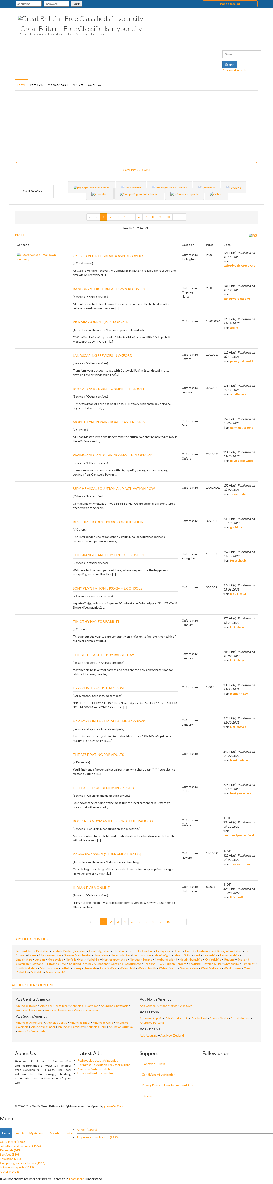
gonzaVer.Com (113, 1106)
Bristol (56, 951)
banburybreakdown (237, 298)
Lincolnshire (24, 959)
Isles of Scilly (182, 955)
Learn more (76, 1179)
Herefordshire (120, 955)
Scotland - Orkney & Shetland (89, 964)
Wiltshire (37, 972)
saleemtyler (238, 494)
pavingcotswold (241, 361)
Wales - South (168, 968)
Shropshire (231, 964)
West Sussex (232, 968)
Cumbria (147, 951)
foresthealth (239, 560)
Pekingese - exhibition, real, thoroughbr (103, 1064)
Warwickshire (189, 968)
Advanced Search (234, 70)
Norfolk (71, 959)
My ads (78, 84)
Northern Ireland (141, 959)
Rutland (229, 959)
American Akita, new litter (94, 1069)
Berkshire (42, 951)
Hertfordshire (141, 955)
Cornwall (133, 951)
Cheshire (119, 951)
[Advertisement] (136, 125)
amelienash (238, 394)
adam (234, 327)
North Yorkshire (89, 959)
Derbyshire (163, 951)
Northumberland (166, 959)
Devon (178, 951)
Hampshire (101, 955)
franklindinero (240, 760)
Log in (77, 4)
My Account (58, 84)
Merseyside (55, 959)
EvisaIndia (237, 897)
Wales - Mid (127, 968)
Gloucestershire (50, 955)
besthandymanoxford (238, 835)
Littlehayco (238, 627)
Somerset (248, 964)
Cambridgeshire (99, 951)
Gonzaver (148, 1064)
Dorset (190, 951)
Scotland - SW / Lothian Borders (165, 964)
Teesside (90, 968)
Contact (95, 84)
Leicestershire (229, 955)
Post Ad (37, 84)
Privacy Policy (151, 1085)
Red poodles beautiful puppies (97, 1060)
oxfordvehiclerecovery (239, 265)
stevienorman (240, 864)
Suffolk (65, 968)
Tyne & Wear (108, 968)
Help (162, 1064)
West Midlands (211, 968)
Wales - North (147, 968)
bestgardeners (240, 793)
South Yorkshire (26, 968)
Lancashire (210, 955)
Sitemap (147, 1096)
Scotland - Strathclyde (126, 964)
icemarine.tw (239, 693)
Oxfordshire (213, 959)
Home (21, 84)
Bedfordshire (24, 951)
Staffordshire (49, 968)
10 (168, 217)
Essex (32, 955)
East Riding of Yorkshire (226, 951)
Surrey (77, 968)
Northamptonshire (114, 959)
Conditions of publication (158, 1074)
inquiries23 (238, 594)
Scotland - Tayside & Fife (205, 964)
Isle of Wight (162, 955)
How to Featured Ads (178, 1085)
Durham (202, 951)
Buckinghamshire (74, 951)
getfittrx (236, 527)
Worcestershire (56, 972)
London (40, 959)
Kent (196, 955)
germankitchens (241, 427)
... (132, 217)
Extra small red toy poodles (95, 1073)
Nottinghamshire (191, 959)
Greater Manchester (77, 955)
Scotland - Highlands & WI (49, 964)
